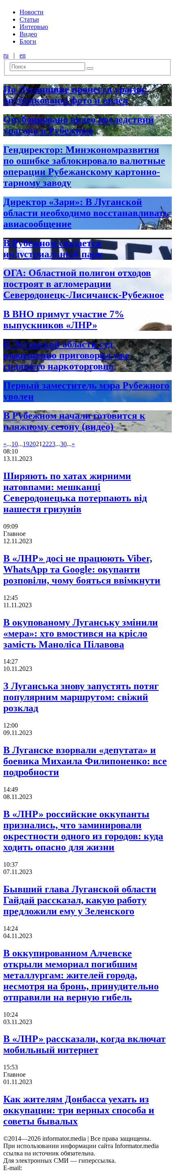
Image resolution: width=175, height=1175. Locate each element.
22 (45, 443)
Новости (32, 12)
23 (52, 443)
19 (26, 443)
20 (32, 443)
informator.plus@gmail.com (59, 1167)
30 (63, 443)
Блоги (28, 41)
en (23, 55)
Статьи (29, 19)
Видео (28, 34)
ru (6, 55)
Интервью (34, 26)
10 (14, 443)
